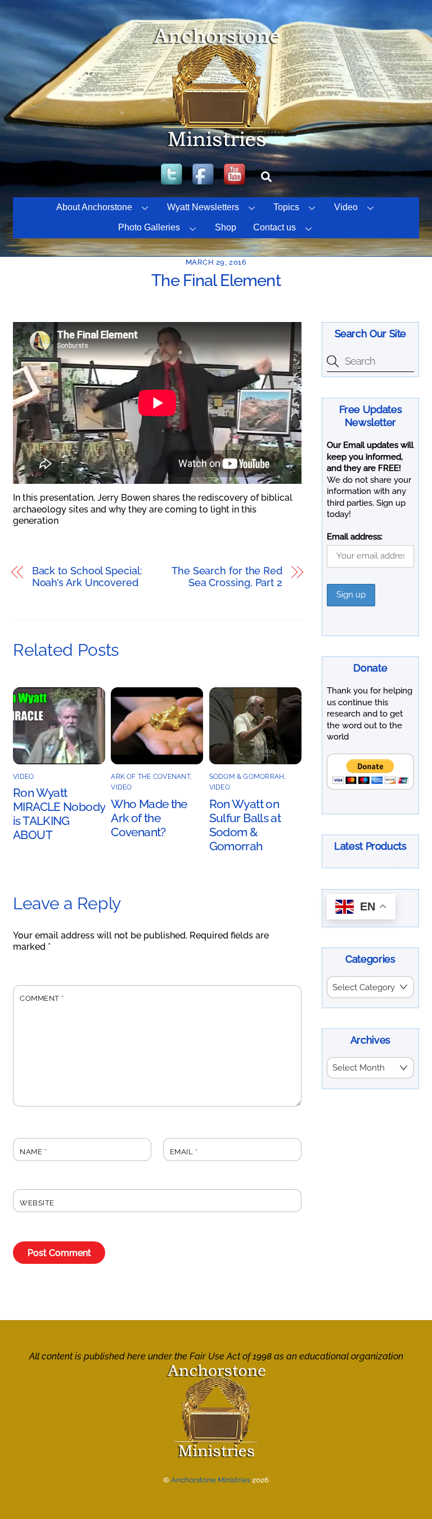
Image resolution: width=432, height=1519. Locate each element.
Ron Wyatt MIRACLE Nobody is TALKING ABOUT (59, 814)
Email (184, 1152)
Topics (286, 207)
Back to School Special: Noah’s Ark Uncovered (87, 576)
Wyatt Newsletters (203, 207)
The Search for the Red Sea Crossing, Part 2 (227, 576)
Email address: (354, 537)
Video (346, 207)
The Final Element (215, 280)
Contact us (274, 227)
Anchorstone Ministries (210, 1480)
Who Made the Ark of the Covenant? (149, 818)
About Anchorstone (94, 207)
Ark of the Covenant (150, 777)
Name (33, 1152)
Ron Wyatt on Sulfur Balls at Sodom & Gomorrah (245, 825)
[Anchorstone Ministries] (216, 147)
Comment (42, 998)
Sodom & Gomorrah (247, 777)
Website (37, 1203)
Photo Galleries (149, 227)
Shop (225, 227)
